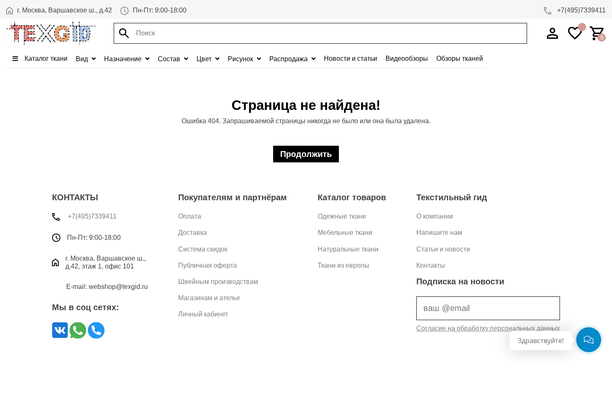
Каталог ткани (45, 58)
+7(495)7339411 (580, 10)
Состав (170, 58)
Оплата (189, 216)
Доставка (192, 232)
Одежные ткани (342, 216)
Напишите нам (439, 232)
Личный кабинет (203, 314)
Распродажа (289, 58)
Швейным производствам (218, 281)
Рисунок (241, 58)
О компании (434, 216)
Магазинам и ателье (209, 297)
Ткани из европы (343, 265)
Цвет (205, 58)
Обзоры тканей (459, 58)
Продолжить (306, 154)
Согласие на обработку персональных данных (488, 328)
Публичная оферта (207, 265)
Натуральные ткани (348, 249)
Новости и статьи (350, 58)
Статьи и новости (443, 249)
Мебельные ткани (345, 232)
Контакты (430, 265)
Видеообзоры (407, 58)
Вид (83, 58)
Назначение (123, 58)
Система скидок (202, 249)
